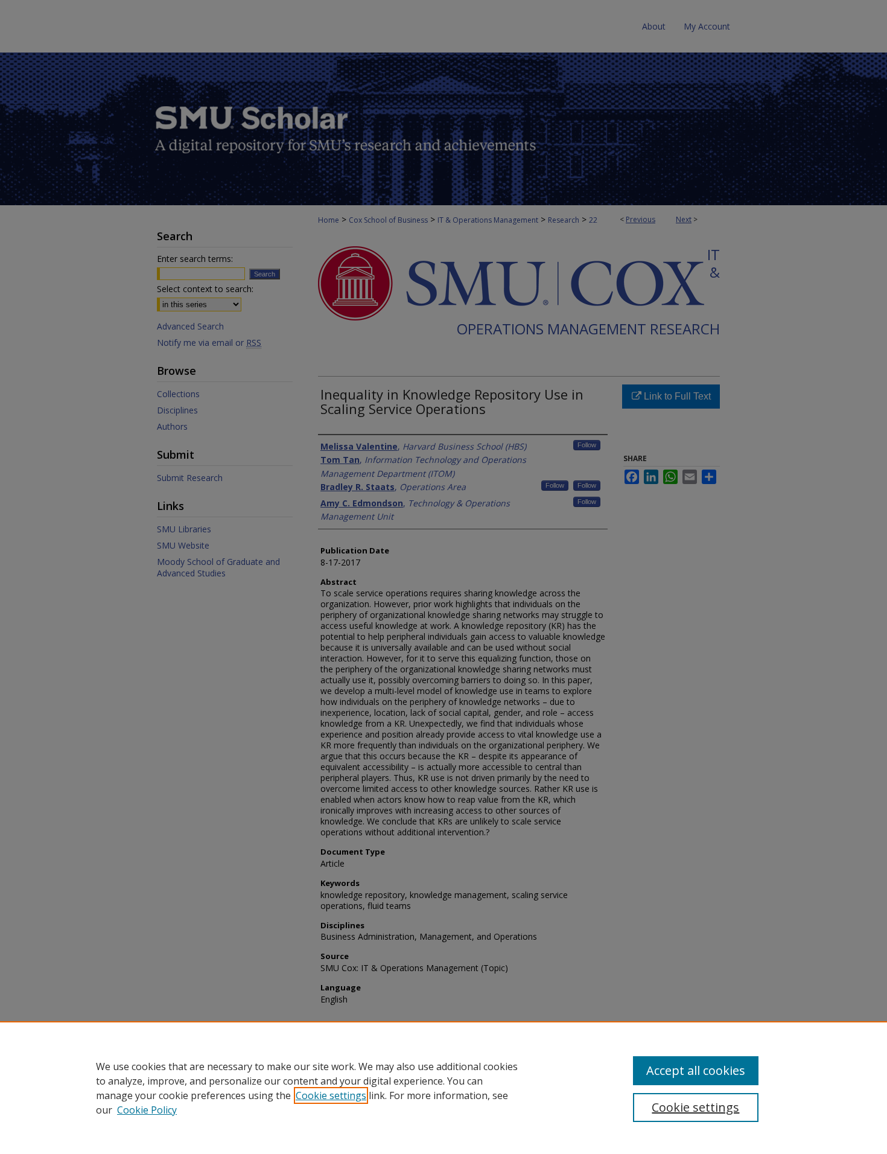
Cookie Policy (147, 1110)
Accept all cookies (695, 1070)
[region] (443, 1087)
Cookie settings (331, 1095)
